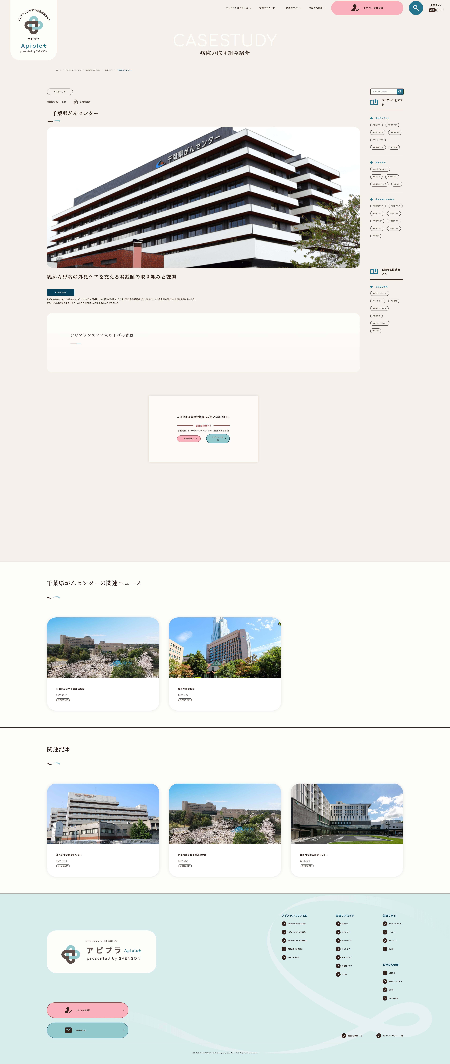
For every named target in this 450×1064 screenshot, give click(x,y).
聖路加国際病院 (186, 688)
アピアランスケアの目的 (297, 932)
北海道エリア (378, 206)
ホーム (58, 70)
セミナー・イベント (380, 323)
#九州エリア (63, 866)
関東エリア (109, 70)
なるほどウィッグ (380, 184)
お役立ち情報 (391, 964)
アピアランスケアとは (73, 70)
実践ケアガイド (345, 915)
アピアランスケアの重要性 (297, 940)
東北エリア (396, 206)
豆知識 (394, 301)
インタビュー (378, 301)
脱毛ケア (377, 125)
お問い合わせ (81, 1030)
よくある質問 (393, 998)
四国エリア (394, 228)
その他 (394, 147)
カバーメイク (378, 132)
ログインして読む (217, 438)
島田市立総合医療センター (314, 855)
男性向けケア (378, 147)
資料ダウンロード (380, 293)
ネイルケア (396, 132)
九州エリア (378, 228)
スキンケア (393, 125)
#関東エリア (60, 91)
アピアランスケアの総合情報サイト (102, 941)
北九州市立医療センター (69, 855)
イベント (377, 177)
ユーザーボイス (293, 957)
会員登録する (189, 438)
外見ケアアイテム (380, 308)
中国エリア (394, 221)
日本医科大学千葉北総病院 (70, 688)
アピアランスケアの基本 (297, 924)
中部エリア (378, 221)
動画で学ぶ (389, 915)
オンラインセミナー (381, 169)
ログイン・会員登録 (373, 7)
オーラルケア (378, 140)
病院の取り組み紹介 (93, 70)
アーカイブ (392, 177)
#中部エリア (306, 866)
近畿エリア (394, 213)
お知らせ (377, 316)
